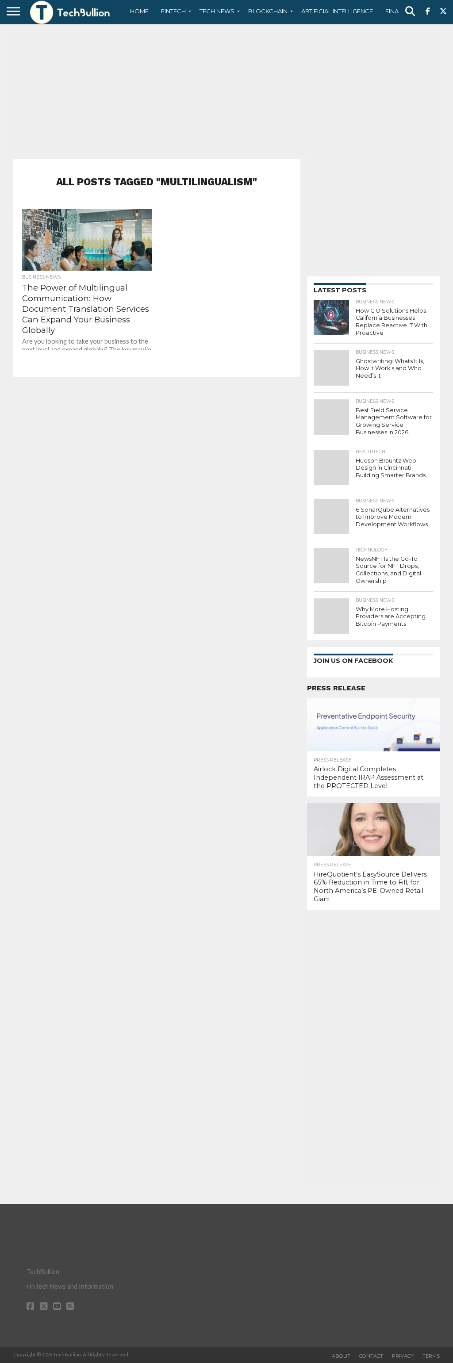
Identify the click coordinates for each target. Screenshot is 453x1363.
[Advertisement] (226, 91)
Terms (431, 1356)
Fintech (173, 11)
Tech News (217, 11)
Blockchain (268, 11)
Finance (398, 11)
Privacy (403, 1356)
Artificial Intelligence (337, 11)
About (341, 1356)
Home (139, 11)
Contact (371, 1356)
